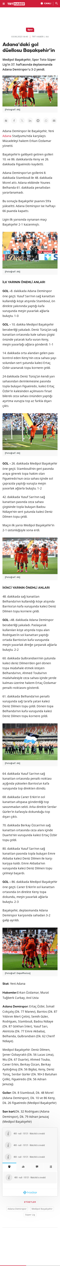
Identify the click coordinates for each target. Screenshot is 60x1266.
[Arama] (56, 4)
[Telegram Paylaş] (38, 121)
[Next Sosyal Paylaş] (6, 121)
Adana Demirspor (17, 1208)
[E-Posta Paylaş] (54, 121)
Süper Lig (30, 1214)
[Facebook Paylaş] (14, 121)
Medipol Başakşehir (42, 1208)
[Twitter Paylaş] (22, 121)
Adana (6, 136)
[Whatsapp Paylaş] (46, 121)
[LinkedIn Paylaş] (30, 121)
